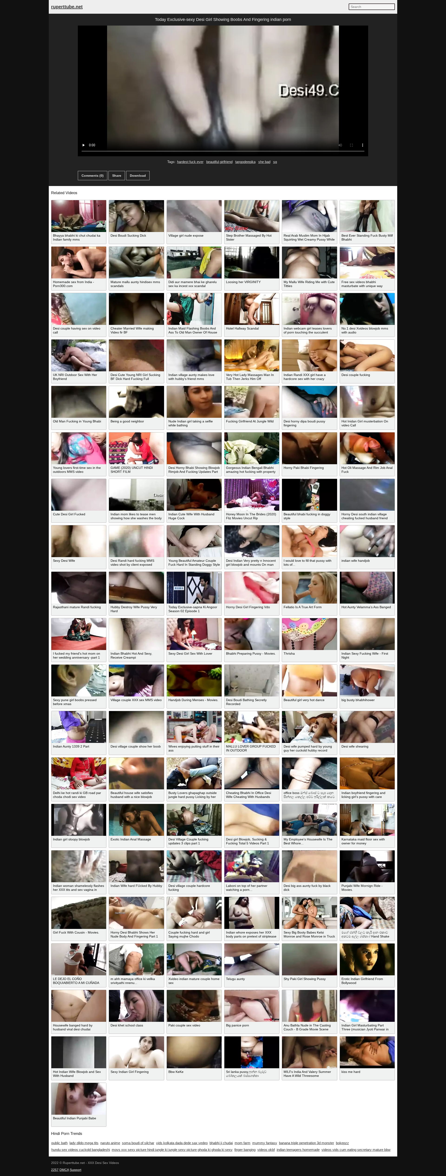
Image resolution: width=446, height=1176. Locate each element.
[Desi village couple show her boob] (136, 727)
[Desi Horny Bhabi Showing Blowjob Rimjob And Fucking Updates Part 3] (194, 448)
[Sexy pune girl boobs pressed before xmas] (78, 680)
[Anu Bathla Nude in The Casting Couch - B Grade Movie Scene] (309, 1006)
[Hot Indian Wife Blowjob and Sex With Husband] (78, 1052)
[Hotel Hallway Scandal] (251, 309)
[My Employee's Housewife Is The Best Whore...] (309, 820)
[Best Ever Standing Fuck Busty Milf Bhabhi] (367, 216)
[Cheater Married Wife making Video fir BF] (136, 309)
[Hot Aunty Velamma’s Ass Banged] (367, 588)
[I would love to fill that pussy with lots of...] (309, 541)
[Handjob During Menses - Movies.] (194, 680)
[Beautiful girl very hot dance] (309, 680)
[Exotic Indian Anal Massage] (136, 820)
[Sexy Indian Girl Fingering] (136, 1052)
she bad (264, 162)
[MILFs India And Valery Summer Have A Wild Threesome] (309, 1052)
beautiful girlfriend (219, 162)
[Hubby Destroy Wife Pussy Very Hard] (136, 588)
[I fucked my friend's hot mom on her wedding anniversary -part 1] (78, 634)
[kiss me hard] (367, 1052)
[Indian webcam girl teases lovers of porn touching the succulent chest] (309, 309)
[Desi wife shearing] (367, 727)
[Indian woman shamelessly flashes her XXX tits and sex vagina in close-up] (78, 866)
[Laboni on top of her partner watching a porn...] (251, 866)
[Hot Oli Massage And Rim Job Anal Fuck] (367, 448)
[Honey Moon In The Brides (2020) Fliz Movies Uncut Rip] (251, 495)
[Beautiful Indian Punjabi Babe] (78, 1099)
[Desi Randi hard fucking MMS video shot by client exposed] (136, 541)
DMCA (64, 1170)
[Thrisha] (309, 634)
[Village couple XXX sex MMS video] (136, 680)
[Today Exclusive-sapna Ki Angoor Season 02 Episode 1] (194, 588)
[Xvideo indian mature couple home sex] (194, 959)
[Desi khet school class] (136, 1006)
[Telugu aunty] (251, 959)
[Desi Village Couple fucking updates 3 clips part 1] (194, 820)
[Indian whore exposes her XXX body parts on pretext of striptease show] (251, 913)
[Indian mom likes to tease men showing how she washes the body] (136, 495)
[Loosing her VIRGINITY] (251, 262)
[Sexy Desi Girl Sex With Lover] (194, 634)
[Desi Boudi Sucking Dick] (136, 216)
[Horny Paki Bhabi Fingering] (309, 448)
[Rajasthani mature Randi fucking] (78, 588)
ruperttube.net (67, 6)
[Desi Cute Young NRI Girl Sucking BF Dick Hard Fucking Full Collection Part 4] (136, 355)
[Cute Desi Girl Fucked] (78, 495)
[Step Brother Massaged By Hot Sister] (251, 216)
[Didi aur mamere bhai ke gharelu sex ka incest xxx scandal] (194, 262)
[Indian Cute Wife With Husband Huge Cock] (194, 495)
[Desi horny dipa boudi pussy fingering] (309, 402)
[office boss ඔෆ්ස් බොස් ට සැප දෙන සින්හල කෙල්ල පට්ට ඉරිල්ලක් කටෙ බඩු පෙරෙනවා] (309, 773)
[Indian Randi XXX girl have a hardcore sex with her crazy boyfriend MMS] (309, 355)
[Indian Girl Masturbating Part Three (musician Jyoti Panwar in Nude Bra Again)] (367, 1006)
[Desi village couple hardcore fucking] (194, 866)
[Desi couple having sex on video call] (78, 309)
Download (138, 175)
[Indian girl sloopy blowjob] (78, 820)
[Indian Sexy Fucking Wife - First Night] (367, 634)
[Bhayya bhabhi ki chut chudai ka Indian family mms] (78, 216)
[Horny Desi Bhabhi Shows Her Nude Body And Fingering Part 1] (136, 913)
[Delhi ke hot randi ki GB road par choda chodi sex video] (78, 773)
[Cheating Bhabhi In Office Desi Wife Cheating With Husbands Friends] (251, 773)
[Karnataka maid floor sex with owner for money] (367, 820)
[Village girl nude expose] (194, 216)
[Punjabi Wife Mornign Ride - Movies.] (367, 866)
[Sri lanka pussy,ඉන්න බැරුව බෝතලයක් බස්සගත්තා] (251, 1052)
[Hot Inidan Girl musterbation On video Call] (367, 402)
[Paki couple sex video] (194, 1006)
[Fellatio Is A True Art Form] (309, 588)
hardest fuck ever (190, 162)
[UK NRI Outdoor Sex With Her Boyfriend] (78, 355)
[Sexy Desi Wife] (78, 541)
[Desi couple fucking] (367, 355)
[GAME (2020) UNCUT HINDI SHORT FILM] (136, 448)
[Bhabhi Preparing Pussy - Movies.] (251, 634)
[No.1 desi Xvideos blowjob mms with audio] (367, 309)
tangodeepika (245, 162)
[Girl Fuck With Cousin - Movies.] (78, 913)
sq (275, 162)
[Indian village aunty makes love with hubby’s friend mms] (194, 355)
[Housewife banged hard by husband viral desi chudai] (78, 1006)
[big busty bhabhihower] (367, 680)
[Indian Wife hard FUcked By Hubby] (136, 866)
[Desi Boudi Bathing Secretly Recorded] (251, 680)
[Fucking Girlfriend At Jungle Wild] (251, 402)
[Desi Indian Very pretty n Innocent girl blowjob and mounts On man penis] (251, 541)
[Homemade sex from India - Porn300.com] (78, 262)
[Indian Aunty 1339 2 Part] (78, 727)
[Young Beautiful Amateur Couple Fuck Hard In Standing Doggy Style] (194, 541)
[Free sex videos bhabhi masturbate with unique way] (367, 262)
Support (75, 1170)
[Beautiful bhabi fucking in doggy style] (309, 495)
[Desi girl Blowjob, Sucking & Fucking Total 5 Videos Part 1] (251, 820)
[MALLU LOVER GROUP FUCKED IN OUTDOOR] (251, 727)
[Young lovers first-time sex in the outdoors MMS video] (78, 448)
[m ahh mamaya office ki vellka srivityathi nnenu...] (136, 959)
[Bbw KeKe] (194, 1052)
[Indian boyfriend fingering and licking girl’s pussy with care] (367, 773)
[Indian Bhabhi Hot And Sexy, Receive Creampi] (136, 634)
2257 (55, 1170)
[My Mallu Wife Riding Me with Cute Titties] (309, 262)
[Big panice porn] (251, 1006)
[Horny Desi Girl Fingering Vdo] (251, 588)
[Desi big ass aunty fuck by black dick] (309, 866)
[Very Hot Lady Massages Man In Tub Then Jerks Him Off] (251, 355)
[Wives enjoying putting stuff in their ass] (194, 727)
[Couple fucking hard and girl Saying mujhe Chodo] (194, 913)
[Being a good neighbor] (136, 402)
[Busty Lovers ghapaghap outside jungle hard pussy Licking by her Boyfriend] (194, 773)
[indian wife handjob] (367, 541)
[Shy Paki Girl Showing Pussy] (309, 959)
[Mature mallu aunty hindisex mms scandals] (136, 262)
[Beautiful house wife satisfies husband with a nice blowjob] (136, 773)
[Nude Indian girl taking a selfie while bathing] (194, 402)
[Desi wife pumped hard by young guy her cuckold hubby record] (309, 727)
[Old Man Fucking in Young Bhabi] (78, 402)
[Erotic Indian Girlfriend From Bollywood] (367, 959)
